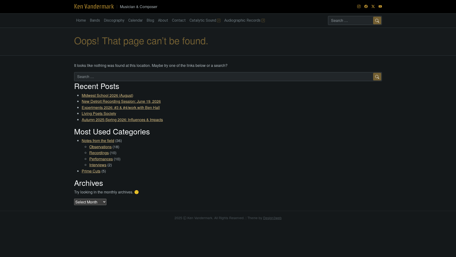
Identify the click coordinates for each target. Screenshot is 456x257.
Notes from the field (98, 140)
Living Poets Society (99, 113)
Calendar (135, 20)
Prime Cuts (91, 171)
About (163, 20)
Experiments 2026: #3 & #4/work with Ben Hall (121, 107)
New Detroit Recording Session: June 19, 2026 (121, 101)
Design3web (272, 217)
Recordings (99, 152)
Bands (95, 20)
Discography (114, 20)
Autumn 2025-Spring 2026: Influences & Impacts (122, 119)
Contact (179, 20)
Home (81, 20)
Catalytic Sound (203, 20)
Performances (101, 159)
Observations (100, 146)
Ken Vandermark (94, 6)
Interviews (97, 165)
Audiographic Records (242, 20)
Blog (150, 20)
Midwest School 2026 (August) (107, 95)
